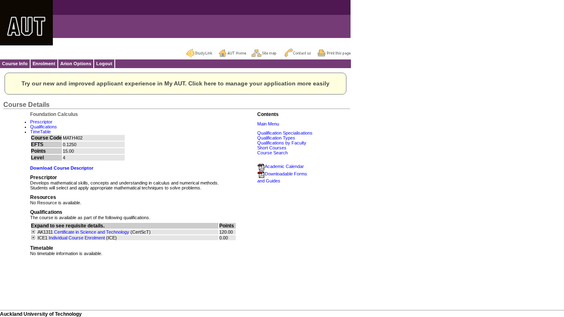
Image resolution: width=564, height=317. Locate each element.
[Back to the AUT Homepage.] (234, 53)
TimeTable (40, 131)
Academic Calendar (284, 166)
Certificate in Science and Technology (91, 231)
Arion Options (75, 63)
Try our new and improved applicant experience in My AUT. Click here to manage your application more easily (175, 83)
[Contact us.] (301, 53)
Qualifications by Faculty (281, 142)
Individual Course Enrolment (77, 237)
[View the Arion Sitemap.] (267, 53)
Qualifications (43, 126)
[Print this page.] (334, 53)
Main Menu (268, 123)
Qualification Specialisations (285, 132)
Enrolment (44, 63)
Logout (104, 63)
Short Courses (272, 147)
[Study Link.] (201, 53)
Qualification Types (276, 137)
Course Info (15, 63)
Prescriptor (41, 121)
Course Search (272, 152)
